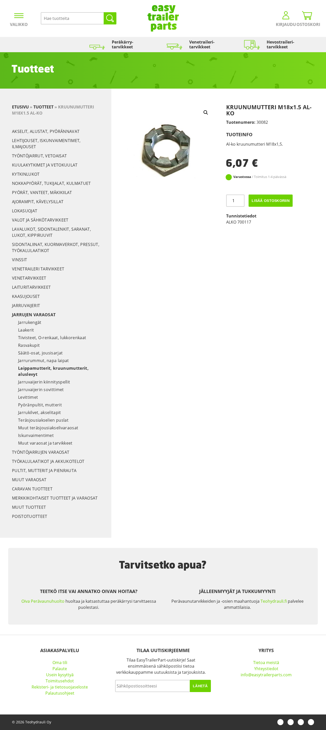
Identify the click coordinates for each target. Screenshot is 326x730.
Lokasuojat (24, 211)
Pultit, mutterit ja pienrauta (44, 470)
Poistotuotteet (29, 516)
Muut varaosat (29, 480)
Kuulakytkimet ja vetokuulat (45, 165)
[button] (205, 112)
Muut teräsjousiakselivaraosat (48, 428)
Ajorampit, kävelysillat (37, 201)
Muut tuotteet (29, 507)
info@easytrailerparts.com (266, 675)
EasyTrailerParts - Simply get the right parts (163, 18)
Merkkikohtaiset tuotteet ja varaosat (55, 498)
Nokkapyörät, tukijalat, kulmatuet (51, 183)
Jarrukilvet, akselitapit (39, 412)
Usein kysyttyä (60, 675)
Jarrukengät (30, 322)
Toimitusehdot (60, 681)
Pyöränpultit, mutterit (40, 405)
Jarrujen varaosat (34, 315)
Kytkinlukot (26, 174)
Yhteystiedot (266, 668)
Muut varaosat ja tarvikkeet (45, 443)
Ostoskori (307, 24)
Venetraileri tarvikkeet (38, 269)
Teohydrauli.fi (274, 601)
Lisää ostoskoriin (271, 201)
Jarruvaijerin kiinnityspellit (44, 382)
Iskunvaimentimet (36, 435)
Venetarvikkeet (29, 278)
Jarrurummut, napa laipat (43, 360)
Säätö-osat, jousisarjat (40, 353)
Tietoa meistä (266, 662)
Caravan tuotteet (32, 489)
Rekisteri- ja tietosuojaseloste (60, 687)
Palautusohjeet (59, 693)
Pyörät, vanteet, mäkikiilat (42, 192)
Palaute (59, 668)
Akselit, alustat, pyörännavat (45, 131)
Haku (110, 18)
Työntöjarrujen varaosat (40, 452)
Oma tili (59, 662)
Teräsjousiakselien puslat (43, 420)
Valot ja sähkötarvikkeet (40, 220)
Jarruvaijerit (26, 305)
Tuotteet (43, 107)
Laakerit (26, 330)
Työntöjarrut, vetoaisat (39, 156)
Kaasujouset (26, 296)
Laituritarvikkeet (31, 287)
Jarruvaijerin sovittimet (41, 389)
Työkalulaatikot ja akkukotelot (48, 461)
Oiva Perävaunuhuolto (42, 601)
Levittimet (28, 397)
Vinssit (19, 260)
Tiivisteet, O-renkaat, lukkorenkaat (52, 337)
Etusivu (20, 107)
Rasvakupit (29, 345)
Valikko (19, 24)
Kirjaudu (286, 24)
